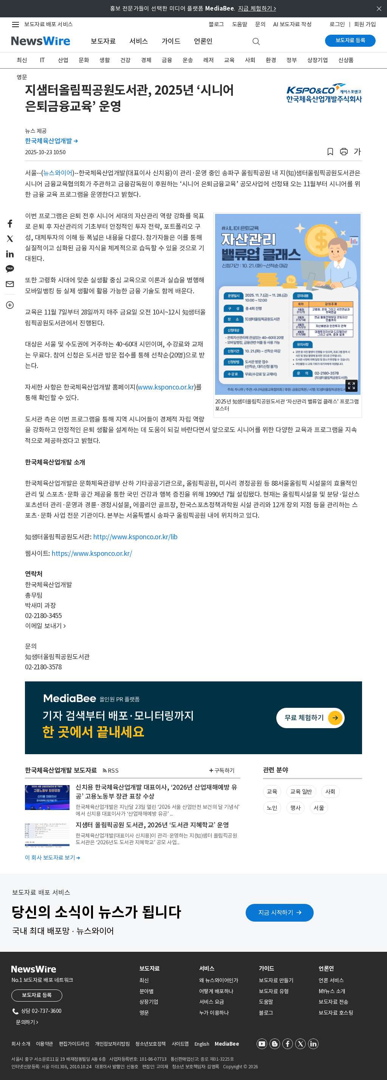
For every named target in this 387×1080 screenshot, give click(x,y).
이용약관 (44, 1044)
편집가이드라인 (74, 1044)
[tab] (166, 968)
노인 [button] (272, 808)
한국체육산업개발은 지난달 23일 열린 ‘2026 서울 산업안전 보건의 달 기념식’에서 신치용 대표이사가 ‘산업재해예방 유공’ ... (158, 810)
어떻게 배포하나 (216, 991)
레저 (208, 60)
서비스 (138, 41)
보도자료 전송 (333, 1002)
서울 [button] (319, 808)
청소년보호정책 (150, 1044)
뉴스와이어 (58, 173)
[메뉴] (17, 24)
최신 (22, 60)
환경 (271, 60)
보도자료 (103, 41)
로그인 (337, 24)
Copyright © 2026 (240, 1066)
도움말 (240, 24)
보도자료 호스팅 (336, 1012)
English (202, 1044)
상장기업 (317, 60)
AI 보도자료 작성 (292, 24)
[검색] (256, 42)
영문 (22, 77)
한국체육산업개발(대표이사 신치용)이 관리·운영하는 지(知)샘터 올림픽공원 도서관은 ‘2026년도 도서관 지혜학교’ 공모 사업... (156, 839)
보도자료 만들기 (276, 980)
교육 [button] (272, 791)
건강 (125, 60)
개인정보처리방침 (112, 1044)
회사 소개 (20, 1044)
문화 (84, 60)
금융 (167, 60)
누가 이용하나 (214, 1012)
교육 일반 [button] (301, 791)
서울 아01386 (54, 1066)
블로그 (216, 24)
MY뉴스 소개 (332, 991)
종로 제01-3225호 (217, 1059)
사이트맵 (180, 1044)
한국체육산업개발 (51, 141)
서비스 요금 (211, 1002)
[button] (330, 151)
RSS (113, 770)
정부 (291, 60)
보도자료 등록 (350, 40)
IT (42, 60)
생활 (104, 60)
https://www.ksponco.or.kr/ (91, 553)
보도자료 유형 (274, 991)
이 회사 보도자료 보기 (52, 857)
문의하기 (27, 1022)
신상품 (346, 60)
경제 (146, 60)
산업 (63, 60)
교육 (229, 60)
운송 (188, 60)
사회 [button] (330, 791)
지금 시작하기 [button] (276, 912)
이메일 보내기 (45, 626)
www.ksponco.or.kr (166, 387)
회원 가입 (365, 24)
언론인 (203, 41)
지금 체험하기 (257, 8)
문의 (260, 24)
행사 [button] (295, 808)
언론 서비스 (331, 980)
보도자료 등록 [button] (37, 995)
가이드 (171, 41)
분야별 (146, 991)
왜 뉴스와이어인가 (218, 980)
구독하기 (224, 770)
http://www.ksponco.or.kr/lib (135, 537)
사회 (250, 60)
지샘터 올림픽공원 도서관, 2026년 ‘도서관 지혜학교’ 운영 (152, 825)
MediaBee (227, 1044)
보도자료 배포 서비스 (48, 24)
